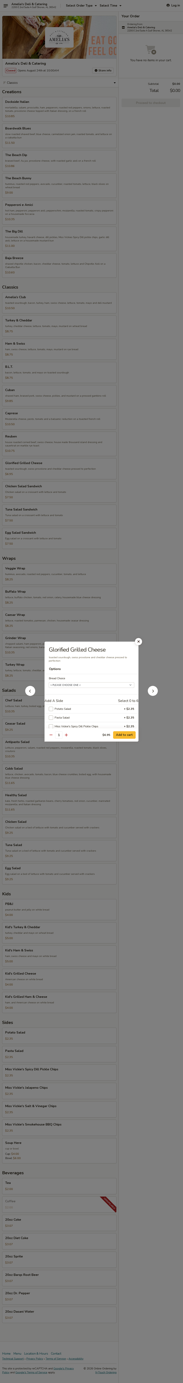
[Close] (138, 641)
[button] (30, 695)
